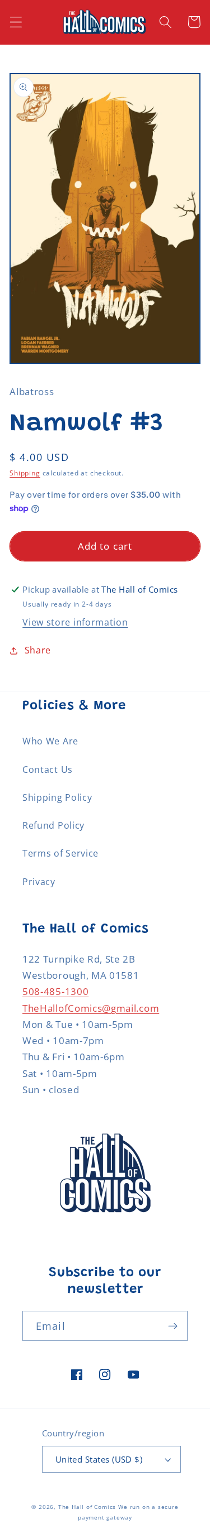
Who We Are (50, 741)
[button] (16, 22)
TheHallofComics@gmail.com (90, 1008)
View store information (75, 622)
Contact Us (47, 769)
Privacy (38, 882)
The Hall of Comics (87, 1507)
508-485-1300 (55, 991)
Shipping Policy (57, 797)
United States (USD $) (99, 1459)
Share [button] (38, 650)
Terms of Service (60, 853)
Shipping (25, 473)
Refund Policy (53, 825)
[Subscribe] (172, 1326)
